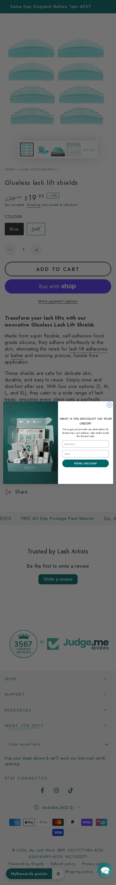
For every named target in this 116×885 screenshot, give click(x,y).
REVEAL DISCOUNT (85, 463)
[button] (105, 870)
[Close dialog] (109, 404)
